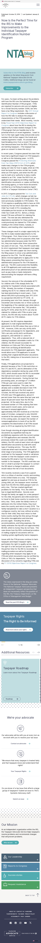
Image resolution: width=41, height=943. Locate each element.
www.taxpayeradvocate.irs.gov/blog (17, 82)
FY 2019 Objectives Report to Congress (20, 563)
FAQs (22, 916)
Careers (27, 916)
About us (12, 911)
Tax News (21, 914)
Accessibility (15, 916)
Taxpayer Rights (11, 914)
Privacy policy (30, 914)
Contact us (20, 911)
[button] (38, 645)
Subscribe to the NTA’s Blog (14, 73)
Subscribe (28, 911)
